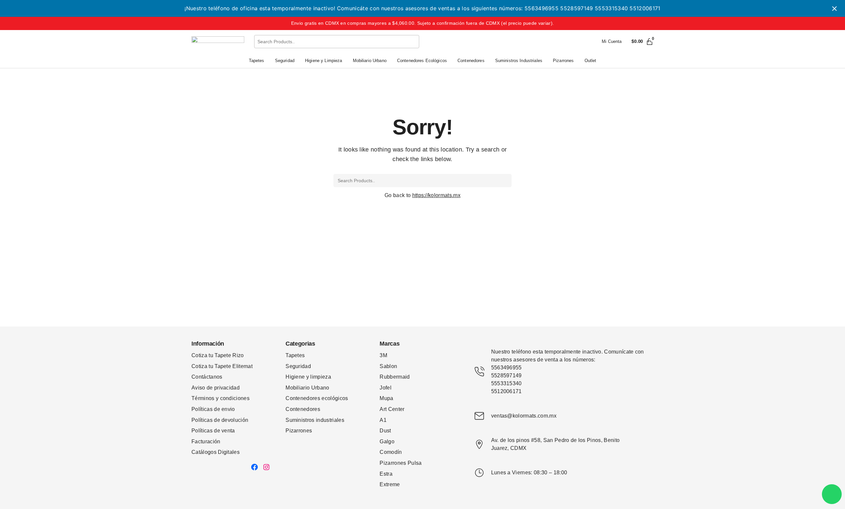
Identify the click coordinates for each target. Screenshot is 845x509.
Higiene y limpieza (308, 377)
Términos (203, 398)
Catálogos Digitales (215, 452)
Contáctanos (206, 377)
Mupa (386, 398)
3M (383, 355)
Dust (385, 430)
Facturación (205, 441)
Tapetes (295, 355)
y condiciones (233, 398)
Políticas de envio (213, 409)
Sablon (388, 366)
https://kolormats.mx (436, 195)
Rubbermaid (395, 377)
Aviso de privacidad (215, 387)
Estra (386, 474)
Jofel (385, 387)
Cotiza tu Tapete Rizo (217, 355)
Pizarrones (299, 430)
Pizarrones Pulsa (401, 463)
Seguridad (298, 366)
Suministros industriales (315, 420)
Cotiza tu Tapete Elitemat (222, 366)
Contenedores (303, 409)
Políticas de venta (213, 430)
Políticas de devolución (219, 420)
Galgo (387, 441)
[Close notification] (834, 9)
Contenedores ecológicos (317, 398)
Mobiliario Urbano (307, 387)
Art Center (392, 409)
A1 (383, 420)
